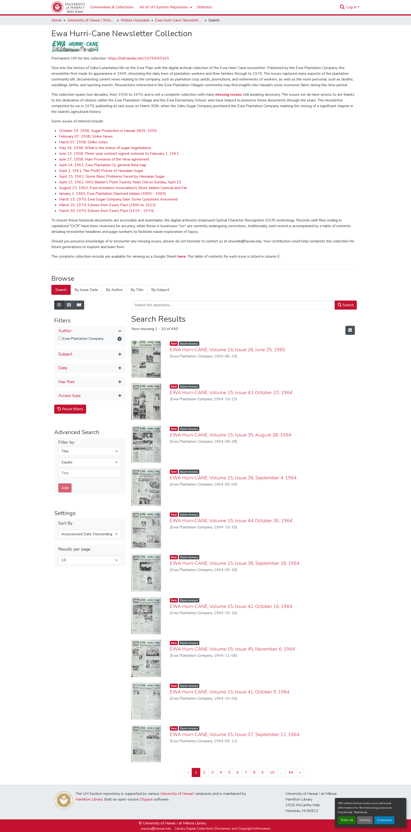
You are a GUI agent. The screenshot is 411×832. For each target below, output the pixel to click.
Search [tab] (61, 289)
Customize (384, 820)
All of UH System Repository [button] (163, 7)
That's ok (347, 820)
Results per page (74, 548)
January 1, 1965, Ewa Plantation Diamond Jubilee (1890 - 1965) (112, 193)
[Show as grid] (69, 305)
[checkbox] (59, 338)
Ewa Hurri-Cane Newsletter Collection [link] (179, 20)
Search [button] (348, 305)
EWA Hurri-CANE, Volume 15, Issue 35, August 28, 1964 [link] (230, 435)
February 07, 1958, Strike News (86, 136)
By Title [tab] (137, 289)
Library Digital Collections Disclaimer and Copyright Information (223, 828)
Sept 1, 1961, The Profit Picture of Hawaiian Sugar (101, 170)
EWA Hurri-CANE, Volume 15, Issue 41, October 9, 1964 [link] (229, 692)
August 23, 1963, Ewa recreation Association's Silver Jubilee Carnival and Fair (123, 187)
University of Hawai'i (177, 793)
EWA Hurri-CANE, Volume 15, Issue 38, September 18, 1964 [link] (234, 563)
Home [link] (56, 20)
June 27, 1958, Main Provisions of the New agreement (104, 159)
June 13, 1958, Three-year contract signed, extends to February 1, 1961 (119, 153)
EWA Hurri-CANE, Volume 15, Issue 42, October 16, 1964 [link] (231, 606)
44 (291, 772)
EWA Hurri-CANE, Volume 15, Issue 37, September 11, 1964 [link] (234, 734)
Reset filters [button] (72, 408)
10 (272, 772)
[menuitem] (165, 7)
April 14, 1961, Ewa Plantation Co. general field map (102, 165)
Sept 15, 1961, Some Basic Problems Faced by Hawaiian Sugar (112, 176)
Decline (365, 820)
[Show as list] (59, 305)
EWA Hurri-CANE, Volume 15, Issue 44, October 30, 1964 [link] (231, 520)
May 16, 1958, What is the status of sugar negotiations (105, 147)
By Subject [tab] (160, 289)
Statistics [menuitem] (204, 7)
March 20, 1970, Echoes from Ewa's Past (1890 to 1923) (107, 205)
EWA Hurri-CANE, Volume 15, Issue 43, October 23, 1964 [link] (231, 392)
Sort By (65, 523)
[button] (68, 7)
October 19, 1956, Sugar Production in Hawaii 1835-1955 (108, 130)
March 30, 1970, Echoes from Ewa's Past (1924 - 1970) (106, 210)
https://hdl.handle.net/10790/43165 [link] (138, 58)
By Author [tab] (114, 289)
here (181, 256)
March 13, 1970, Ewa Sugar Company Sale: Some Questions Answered (118, 199)
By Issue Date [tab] (86, 289)
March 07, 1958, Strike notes (83, 142)
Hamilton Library (89, 799)
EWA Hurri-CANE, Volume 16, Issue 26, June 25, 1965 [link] (227, 349)
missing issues (228, 94)
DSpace (146, 799)
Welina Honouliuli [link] (135, 20)
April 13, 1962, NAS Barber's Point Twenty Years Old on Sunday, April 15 (120, 182)
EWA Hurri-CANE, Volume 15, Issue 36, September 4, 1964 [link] (233, 478)
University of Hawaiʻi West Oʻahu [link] (91, 20)
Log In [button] (351, 7)
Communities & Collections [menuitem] (112, 7)
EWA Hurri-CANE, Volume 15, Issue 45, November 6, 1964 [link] (232, 649)
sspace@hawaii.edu (156, 828)
